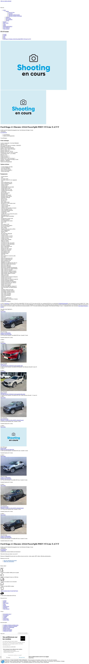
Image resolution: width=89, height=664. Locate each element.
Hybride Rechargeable (63, 303)
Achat (4, 10)
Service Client (6, 619)
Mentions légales (6, 628)
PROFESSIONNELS (7, 26)
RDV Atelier (5, 23)
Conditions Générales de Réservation (10, 625)
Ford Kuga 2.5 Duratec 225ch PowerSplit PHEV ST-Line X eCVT (17, 39)
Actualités (5, 616)
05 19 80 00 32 (4, 132)
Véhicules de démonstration (14, 14)
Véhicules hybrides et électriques (15, 16)
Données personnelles (7, 629)
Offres (4, 24)
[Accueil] (5, 5)
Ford (4, 36)
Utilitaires (8, 17)
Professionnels (6, 606)
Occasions (10, 13)
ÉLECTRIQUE (6, 27)
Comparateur (3, 550)
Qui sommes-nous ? (7, 614)
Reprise (4, 21)
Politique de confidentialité (8, 627)
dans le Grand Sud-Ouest (9, 590)
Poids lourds (8, 18)
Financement (5, 618)
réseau (4, 25)
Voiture (7, 11)
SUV (2, 304)
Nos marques (6, 615)
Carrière (4, 617)
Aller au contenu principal (6, 1)
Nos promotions (9, 19)
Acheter (4, 35)
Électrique (5, 607)
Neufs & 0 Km (11, 12)
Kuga (4, 37)
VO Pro (7, 20)
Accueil (4, 34)
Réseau (4, 605)
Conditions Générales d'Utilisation (10, 626)
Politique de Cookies (7, 630)
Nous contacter (6, 28)
